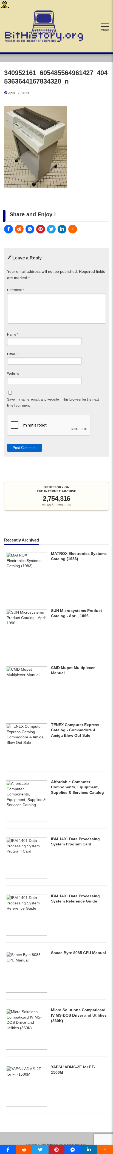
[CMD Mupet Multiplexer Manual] (26, 706)
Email (12, 354)
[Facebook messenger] (30, 229)
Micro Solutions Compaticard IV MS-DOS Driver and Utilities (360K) (79, 1015)
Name (12, 334)
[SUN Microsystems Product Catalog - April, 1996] (26, 649)
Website (13, 373)
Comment (15, 290)
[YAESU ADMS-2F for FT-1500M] (26, 1105)
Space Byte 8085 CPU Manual (78, 953)
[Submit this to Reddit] (19, 229)
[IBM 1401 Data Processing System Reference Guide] (26, 934)
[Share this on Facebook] (8, 229)
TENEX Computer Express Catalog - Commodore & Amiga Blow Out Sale (75, 730)
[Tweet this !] (51, 229)
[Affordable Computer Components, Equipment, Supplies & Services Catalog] (26, 820)
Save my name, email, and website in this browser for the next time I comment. (53, 402)
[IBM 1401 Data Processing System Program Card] (26, 877)
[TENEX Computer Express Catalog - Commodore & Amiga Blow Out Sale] (26, 763)
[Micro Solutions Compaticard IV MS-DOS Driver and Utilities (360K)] (26, 1048)
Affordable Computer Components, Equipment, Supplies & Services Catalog (77, 787)
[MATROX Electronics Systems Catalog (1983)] (26, 592)
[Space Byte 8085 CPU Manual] (26, 991)
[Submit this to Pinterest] (40, 229)
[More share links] (72, 229)
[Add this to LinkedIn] (62, 229)
